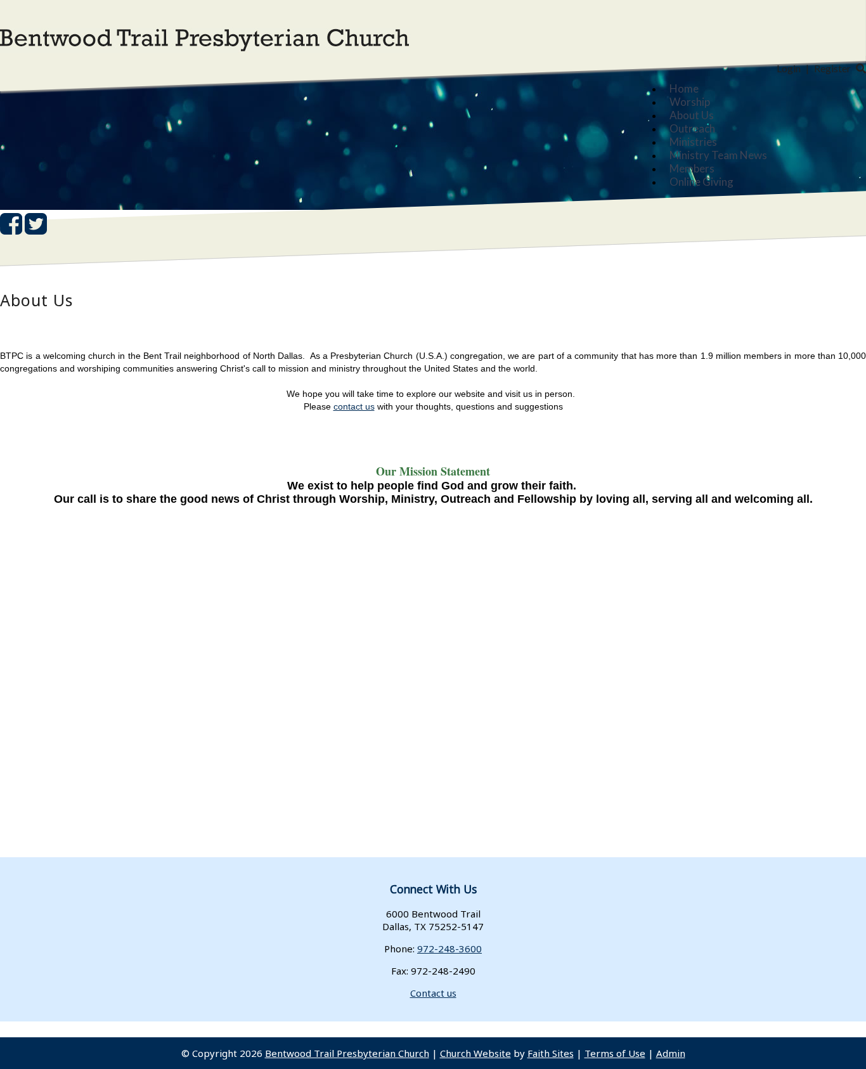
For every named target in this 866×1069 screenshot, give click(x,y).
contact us (354, 406)
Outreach (692, 128)
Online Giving (701, 181)
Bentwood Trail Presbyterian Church (347, 1053)
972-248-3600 (449, 948)
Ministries (693, 141)
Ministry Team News (718, 155)
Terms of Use (615, 1053)
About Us (691, 115)
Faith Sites (550, 1053)
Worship (689, 101)
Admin (670, 1053)
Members (691, 168)
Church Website (475, 1053)
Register (832, 68)
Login (789, 68)
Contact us (433, 993)
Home (684, 88)
